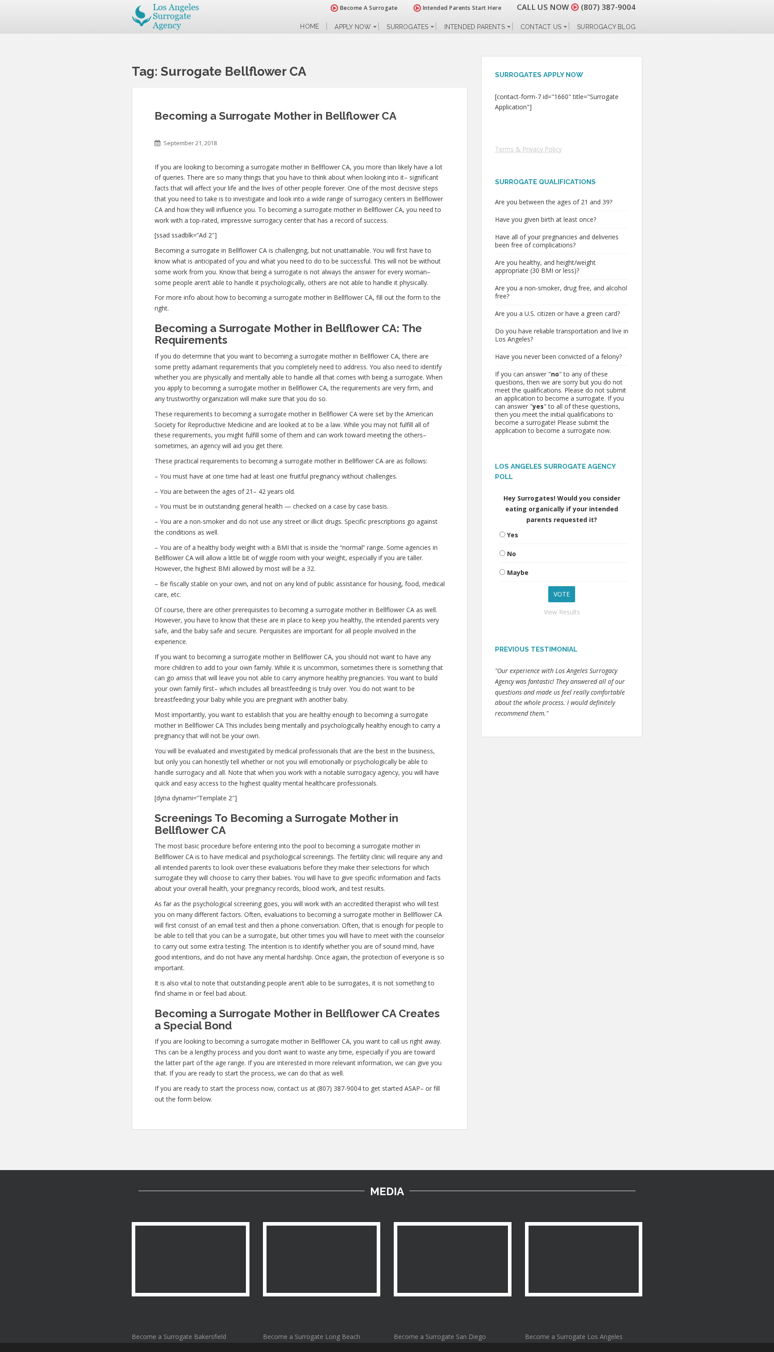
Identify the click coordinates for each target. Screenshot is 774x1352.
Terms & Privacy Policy (528, 149)
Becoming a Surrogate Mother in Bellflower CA (275, 115)
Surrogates (407, 26)
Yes (512, 535)
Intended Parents (474, 26)
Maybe (518, 572)
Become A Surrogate (368, 8)
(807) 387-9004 (608, 7)
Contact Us (540, 26)
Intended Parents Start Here (461, 8)
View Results (562, 612)
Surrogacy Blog (606, 26)
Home (309, 26)
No (511, 553)
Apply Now (353, 26)
